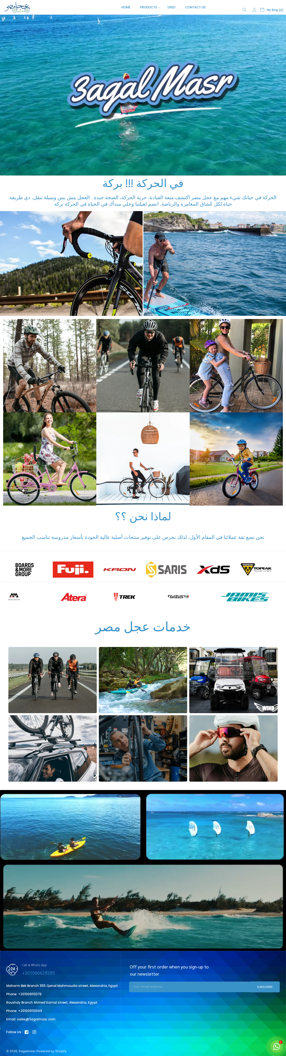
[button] (149, 7)
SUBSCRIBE (265, 987)
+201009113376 (30, 994)
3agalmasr (27, 1051)
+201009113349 (30, 1011)
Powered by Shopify (51, 1051)
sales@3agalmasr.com (36, 1019)
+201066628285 (38, 973)
